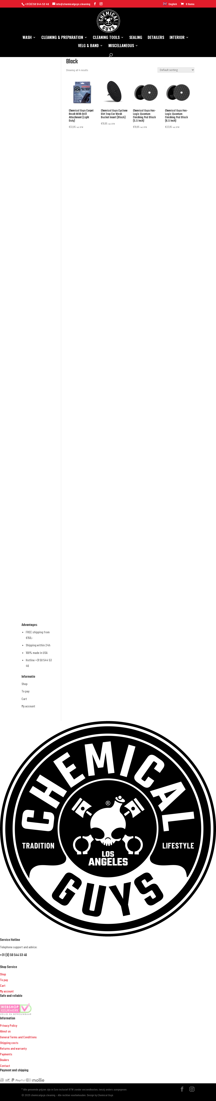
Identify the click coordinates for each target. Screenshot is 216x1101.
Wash (27, 38)
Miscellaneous (121, 46)
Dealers (4, 1060)
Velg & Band (88, 46)
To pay (25, 691)
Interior (177, 38)
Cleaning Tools (106, 38)
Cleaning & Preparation (62, 38)
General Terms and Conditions (18, 1037)
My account (28, 706)
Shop (24, 684)
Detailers (156, 38)
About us (5, 1031)
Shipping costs (9, 1043)
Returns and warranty (13, 1048)
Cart (24, 699)
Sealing (135, 38)
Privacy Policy (8, 1025)
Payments (6, 1054)
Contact (5, 1066)
